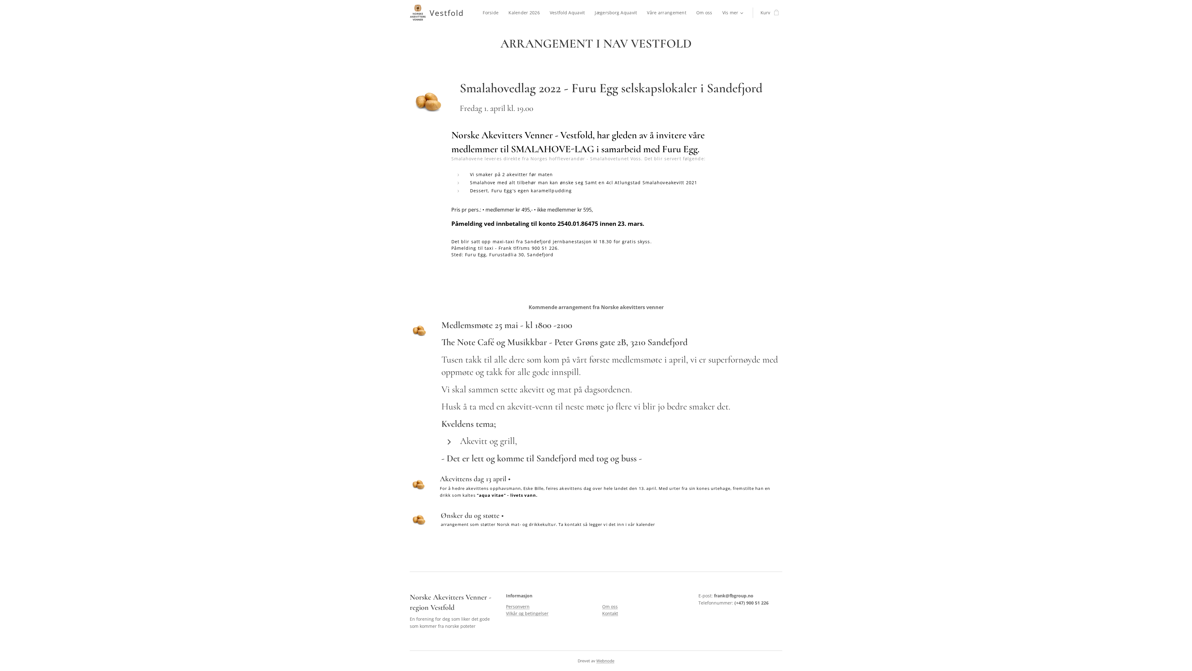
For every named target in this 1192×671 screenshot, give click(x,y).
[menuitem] (492, 13)
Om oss (610, 606)
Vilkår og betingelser (527, 613)
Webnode (605, 661)
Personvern (518, 606)
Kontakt (610, 613)
